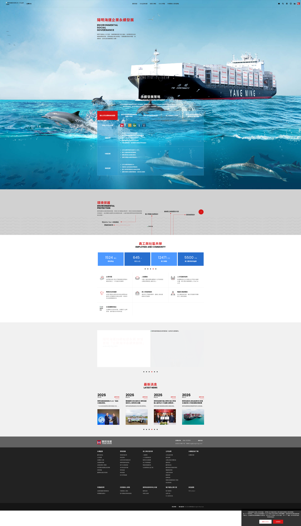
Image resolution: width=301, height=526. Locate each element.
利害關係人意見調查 (173, 4)
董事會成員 (169, 461)
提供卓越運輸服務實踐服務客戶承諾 (129, 115)
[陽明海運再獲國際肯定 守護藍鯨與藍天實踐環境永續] (165, 413)
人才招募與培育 (147, 454)
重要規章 (168, 471)
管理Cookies (265, 521)
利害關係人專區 (125, 483)
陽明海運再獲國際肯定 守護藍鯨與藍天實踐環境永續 (164, 398)
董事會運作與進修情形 (171, 464)
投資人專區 (153, 4)
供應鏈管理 (100, 483)
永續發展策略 (100, 459)
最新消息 (134, 4)
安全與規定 (169, 479)
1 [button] (143, 368)
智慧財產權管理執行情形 (172, 476)
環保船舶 (122, 466)
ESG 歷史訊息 (169, 492)
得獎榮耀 (99, 466)
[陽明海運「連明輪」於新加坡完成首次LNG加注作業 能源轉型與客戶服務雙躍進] (193, 413)
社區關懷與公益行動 (148, 464)
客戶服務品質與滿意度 (126, 490)
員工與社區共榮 (148, 447)
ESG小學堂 (162, 4)
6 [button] (157, 368)
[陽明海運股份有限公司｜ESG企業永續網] (15, 3)
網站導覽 (174, 503)
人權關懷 (145, 451)
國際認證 (145, 487)
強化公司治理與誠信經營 (107, 115)
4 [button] (151, 368)
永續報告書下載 (193, 447)
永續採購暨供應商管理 (103, 487)
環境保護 (123, 447)
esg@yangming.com (196, 440)
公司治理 (168, 447)
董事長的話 (100, 451)
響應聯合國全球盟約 (102, 469)
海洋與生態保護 (124, 464)
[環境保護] (201, 211)
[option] (110, 259)
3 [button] (149, 368)
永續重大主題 (100, 456)
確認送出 (200, 437)
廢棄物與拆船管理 (124, 459)
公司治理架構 (169, 451)
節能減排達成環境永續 (150, 115)
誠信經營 (168, 454)
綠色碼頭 (122, 469)
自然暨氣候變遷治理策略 (103, 464)
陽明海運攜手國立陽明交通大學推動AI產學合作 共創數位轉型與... (108, 398)
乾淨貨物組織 (123, 471)
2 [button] (146, 368)
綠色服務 (191, 483)
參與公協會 (146, 490)
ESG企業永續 (143, 4)
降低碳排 (122, 454)
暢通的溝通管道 (147, 461)
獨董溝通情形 (169, 466)
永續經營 (100, 447)
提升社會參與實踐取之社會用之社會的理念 (193, 115)
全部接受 (278, 521)
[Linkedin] (295, 4)
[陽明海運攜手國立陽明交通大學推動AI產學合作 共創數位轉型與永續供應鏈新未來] (108, 413)
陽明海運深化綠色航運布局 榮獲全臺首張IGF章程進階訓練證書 (135, 398)
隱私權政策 (181, 503)
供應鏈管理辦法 (101, 490)
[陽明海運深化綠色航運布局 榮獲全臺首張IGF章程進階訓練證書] (136, 413)
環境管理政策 (123, 451)
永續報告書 (191, 451)
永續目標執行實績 (101, 461)
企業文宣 (168, 490)
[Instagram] (291, 4)
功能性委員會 (169, 469)
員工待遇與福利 (147, 459)
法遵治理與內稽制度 (171, 456)
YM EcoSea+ (192, 487)
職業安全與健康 (147, 456)
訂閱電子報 (178, 436)
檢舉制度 (168, 474)
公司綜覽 (99, 454)
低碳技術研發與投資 (125, 456)
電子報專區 (169, 487)
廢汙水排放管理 (124, 461)
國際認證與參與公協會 (150, 483)
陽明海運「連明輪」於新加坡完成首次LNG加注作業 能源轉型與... (193, 398)
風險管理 (168, 459)
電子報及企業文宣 (171, 483)
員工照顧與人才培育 (172, 115)
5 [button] (154, 368)
